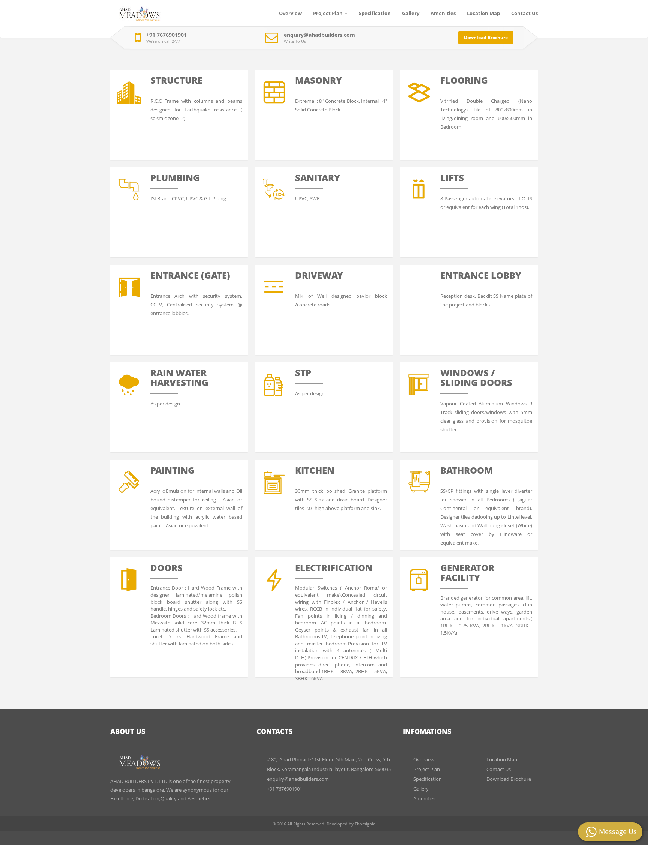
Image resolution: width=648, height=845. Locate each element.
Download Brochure (486, 37)
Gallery (410, 13)
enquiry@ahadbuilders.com (319, 35)
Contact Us (524, 13)
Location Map (483, 13)
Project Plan (328, 13)
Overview (290, 13)
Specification (375, 13)
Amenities (443, 13)
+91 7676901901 (166, 35)
